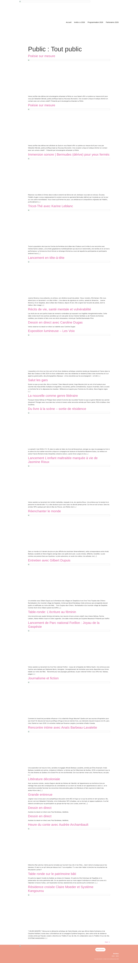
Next (107, 942)
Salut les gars (38, 380)
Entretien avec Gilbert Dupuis (49, 560)
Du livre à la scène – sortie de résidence (57, 409)
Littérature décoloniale (44, 779)
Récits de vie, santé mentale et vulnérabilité (59, 309)
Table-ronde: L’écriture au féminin (52, 612)
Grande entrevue (40, 794)
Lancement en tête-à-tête (46, 258)
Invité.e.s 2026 (79, 22)
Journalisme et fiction (43, 678)
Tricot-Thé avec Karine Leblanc (50, 206)
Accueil (68, 22)
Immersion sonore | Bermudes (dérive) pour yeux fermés (68, 154)
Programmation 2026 (95, 22)
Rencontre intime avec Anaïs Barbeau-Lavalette (62, 727)
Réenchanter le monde (44, 511)
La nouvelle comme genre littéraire (53, 395)
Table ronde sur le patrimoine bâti (52, 874)
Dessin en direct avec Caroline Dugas (55, 322)
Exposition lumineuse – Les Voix (51, 331)
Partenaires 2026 (112, 22)
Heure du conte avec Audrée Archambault (58, 824)
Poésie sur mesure (41, 56)
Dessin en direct (39, 808)
